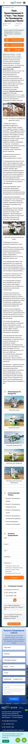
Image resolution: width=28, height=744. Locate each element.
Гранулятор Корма (14, 410)
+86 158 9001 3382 (8, 724)
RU (24, 2)
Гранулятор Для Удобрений (14, 463)
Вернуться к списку (14, 624)
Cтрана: (6, 666)
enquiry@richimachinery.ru (10, 721)
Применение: (7, 679)
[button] (24, 740)
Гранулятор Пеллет (14, 427)
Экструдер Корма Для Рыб (14, 445)
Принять (5, 741)
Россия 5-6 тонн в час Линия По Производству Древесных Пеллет (13, 616)
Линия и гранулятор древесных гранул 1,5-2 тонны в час (13, 607)
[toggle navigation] (4, 2)
